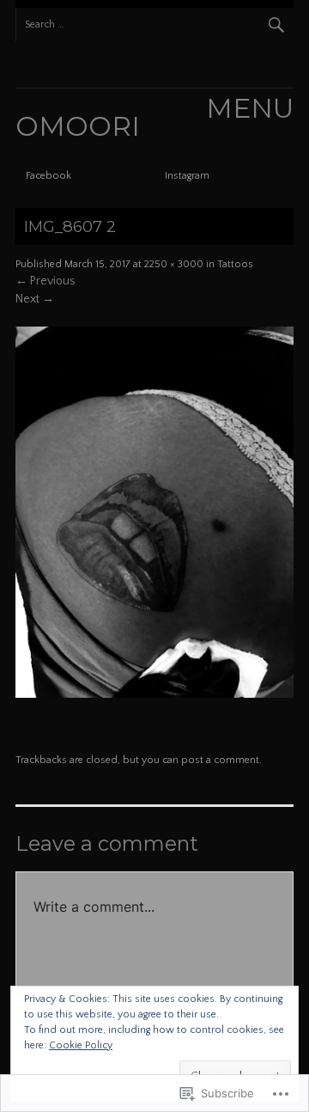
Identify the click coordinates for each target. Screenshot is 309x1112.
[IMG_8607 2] (154, 694)
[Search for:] (154, 24)
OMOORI (77, 126)
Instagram (187, 175)
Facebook (48, 175)
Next (34, 299)
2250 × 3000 (173, 264)
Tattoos (235, 264)
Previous (45, 281)
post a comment (220, 760)
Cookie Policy (80, 1045)
